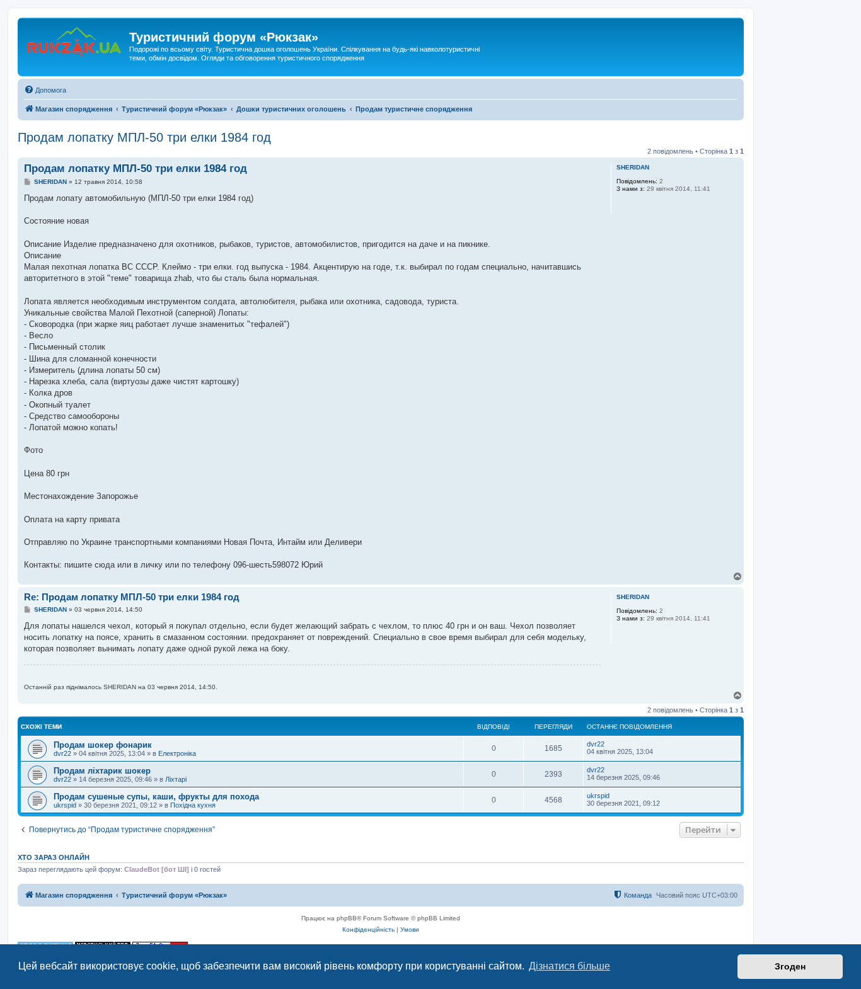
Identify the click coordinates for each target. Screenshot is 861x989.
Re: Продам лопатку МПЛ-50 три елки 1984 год (132, 597)
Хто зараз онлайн (54, 857)
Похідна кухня (193, 805)
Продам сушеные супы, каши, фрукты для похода (156, 796)
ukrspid (65, 805)
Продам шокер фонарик (103, 745)
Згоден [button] (790, 966)
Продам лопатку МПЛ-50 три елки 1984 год (144, 137)
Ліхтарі (176, 779)
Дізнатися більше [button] (569, 966)
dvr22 (62, 753)
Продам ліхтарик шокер (102, 770)
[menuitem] (45, 90)
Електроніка (177, 753)
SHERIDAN (632, 167)
